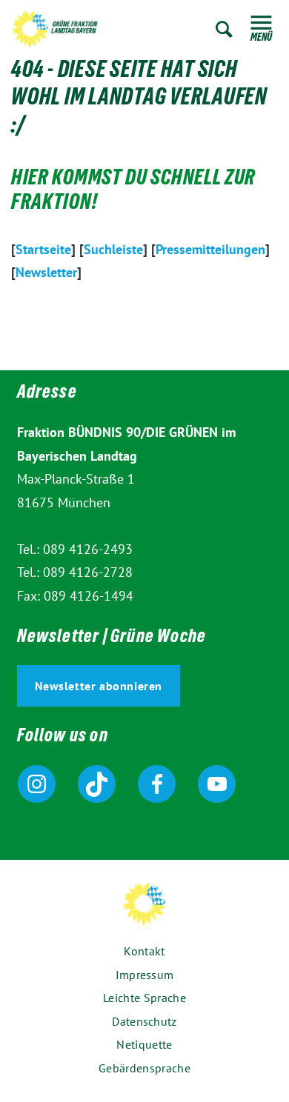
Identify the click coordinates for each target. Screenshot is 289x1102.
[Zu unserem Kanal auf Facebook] (156, 784)
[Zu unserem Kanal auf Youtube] (216, 784)
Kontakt (144, 951)
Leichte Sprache (144, 997)
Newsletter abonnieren (99, 685)
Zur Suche (224, 29)
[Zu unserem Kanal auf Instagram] (36, 784)
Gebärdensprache (144, 1068)
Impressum (145, 974)
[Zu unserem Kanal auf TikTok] (96, 784)
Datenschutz (144, 1021)
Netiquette (144, 1044)
